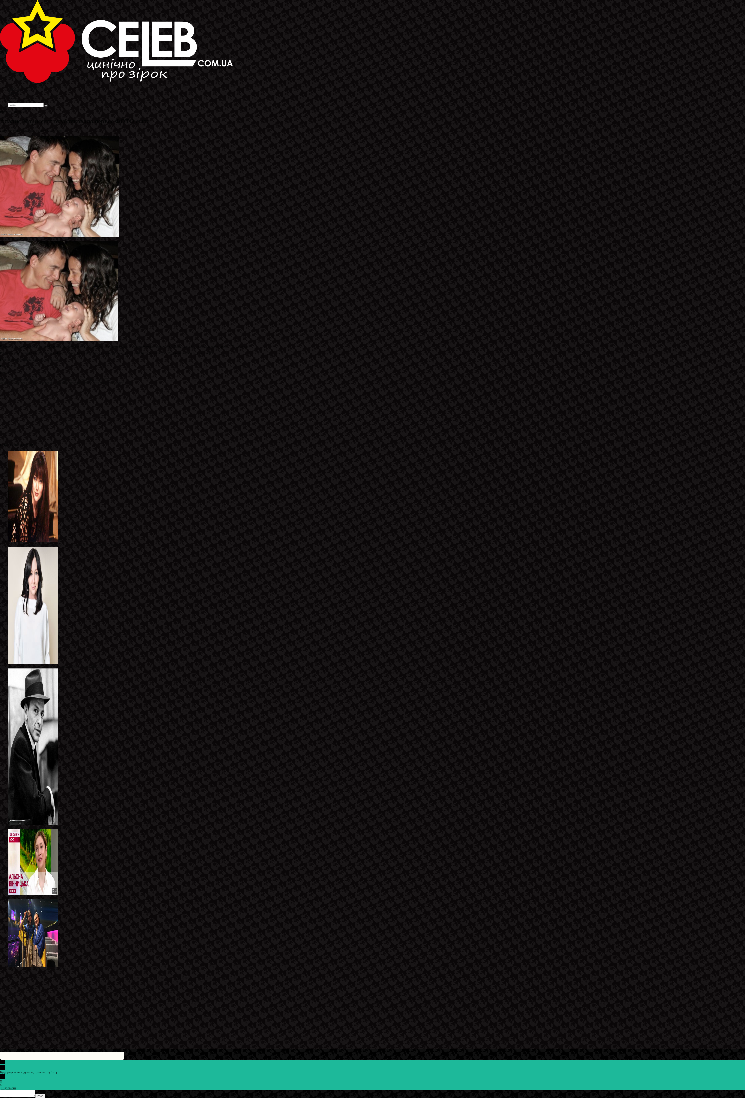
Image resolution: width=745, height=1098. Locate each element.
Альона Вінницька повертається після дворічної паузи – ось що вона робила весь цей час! (67, 897)
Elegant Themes (26, 1033)
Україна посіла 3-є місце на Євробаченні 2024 (38, 969)
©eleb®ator (26, 130)
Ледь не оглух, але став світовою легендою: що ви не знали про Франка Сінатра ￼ (63, 827)
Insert (40, 1096)
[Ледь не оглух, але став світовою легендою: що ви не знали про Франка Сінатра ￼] (33, 824)
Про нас (14, 101)
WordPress (60, 1033)
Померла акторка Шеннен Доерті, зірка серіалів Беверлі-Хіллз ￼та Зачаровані (59, 666)
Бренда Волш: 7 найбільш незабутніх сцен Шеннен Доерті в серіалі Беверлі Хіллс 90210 (66, 544)
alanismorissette (50, 359)
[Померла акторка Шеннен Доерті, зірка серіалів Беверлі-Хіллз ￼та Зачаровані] (33, 663)
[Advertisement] (116, 412)
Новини (60, 130)
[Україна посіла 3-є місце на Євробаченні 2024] (33, 965)
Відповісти (8, 1088)
